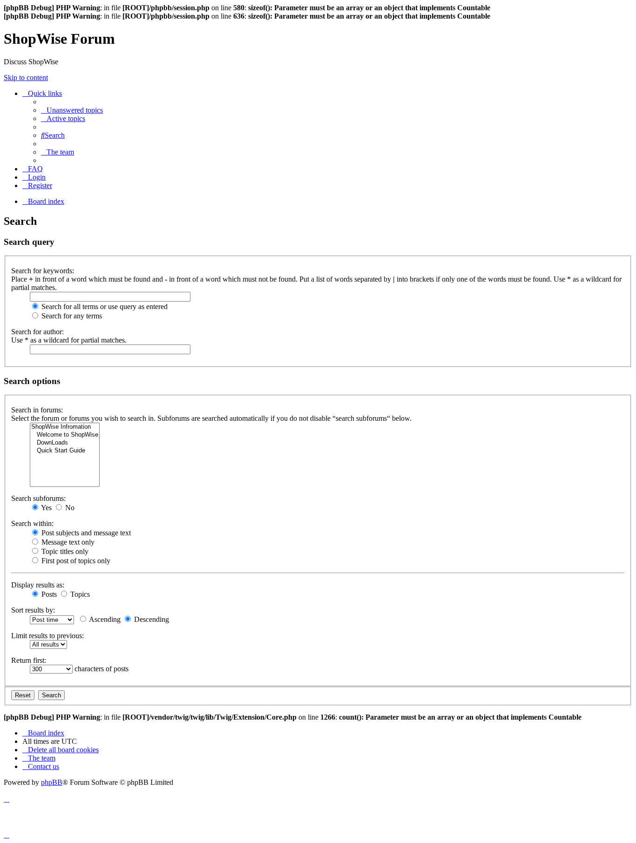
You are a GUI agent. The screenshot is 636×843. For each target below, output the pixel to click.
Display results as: (37, 585)
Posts (48, 594)
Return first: (28, 660)
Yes (46, 508)
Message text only (67, 542)
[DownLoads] (64, 443)
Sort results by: (33, 610)
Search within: (32, 523)
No (68, 508)
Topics (79, 594)
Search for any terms (71, 316)
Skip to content (26, 77)
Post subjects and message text (85, 533)
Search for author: (37, 332)
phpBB (51, 782)
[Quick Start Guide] (64, 451)
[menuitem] (72, 110)
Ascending (104, 619)
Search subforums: (38, 498)
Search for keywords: (42, 271)
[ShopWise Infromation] (64, 427)
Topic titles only (64, 551)
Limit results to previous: (47, 636)
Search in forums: (37, 410)
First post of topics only (75, 561)
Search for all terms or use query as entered (104, 306)
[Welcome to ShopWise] (64, 435)
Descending (150, 619)
